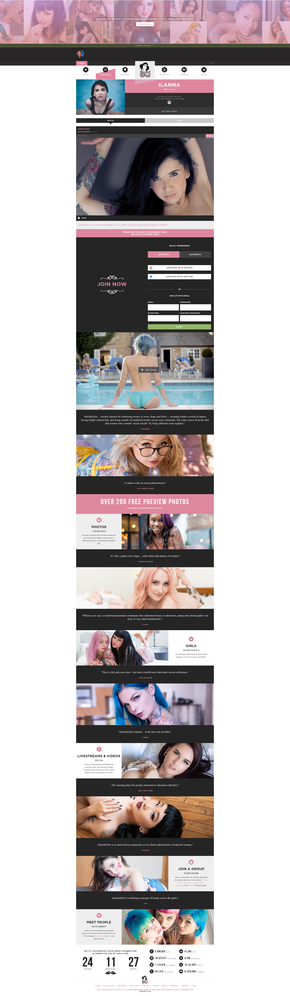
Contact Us (177, 990)
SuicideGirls (145, 63)
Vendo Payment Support (187, 990)
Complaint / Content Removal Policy (165, 990)
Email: (151, 302)
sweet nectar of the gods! (91, 225)
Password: (153, 313)
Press (184, 986)
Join (86, 75)
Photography (180, 885)
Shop (204, 75)
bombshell (110, 225)
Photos (164, 75)
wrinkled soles (135, 225)
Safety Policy (118, 990)
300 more (191, 885)
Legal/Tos (99, 990)
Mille (109, 936)
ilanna (169, 85)
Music (190, 883)
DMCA (104, 990)
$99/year (164, 254)
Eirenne (102, 936)
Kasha (97, 936)
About (174, 986)
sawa (95, 131)
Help (165, 986)
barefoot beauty (151, 225)
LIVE (193, 986)
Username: (185, 302)
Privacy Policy (110, 990)
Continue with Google (179, 268)
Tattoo (185, 883)
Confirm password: (190, 313)
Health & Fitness (198, 883)
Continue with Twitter (179, 276)
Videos (184, 75)
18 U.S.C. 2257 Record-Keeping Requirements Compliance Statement (138, 990)
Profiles (105, 75)
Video (179, 120)
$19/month (195, 254)
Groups (125, 75)
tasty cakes (121, 225)
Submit (179, 327)
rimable (163, 225)
